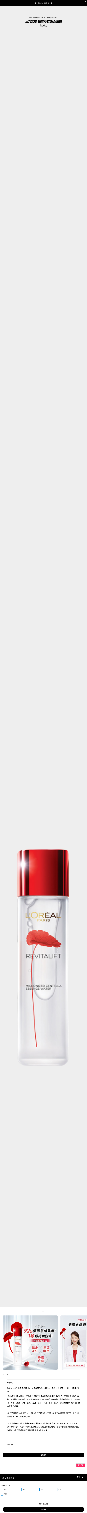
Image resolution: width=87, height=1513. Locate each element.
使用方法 (10, 1444)
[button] (79, 1477)
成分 (8, 1437)
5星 (5, 1494)
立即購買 (43, 1455)
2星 (23, 1489)
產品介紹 (10, 1383)
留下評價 (80, 1465)
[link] (43, 26)
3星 (41, 1489)
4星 (59, 1489)
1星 (5, 1489)
